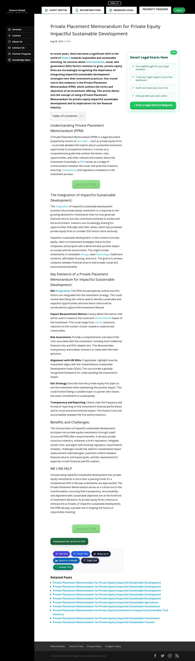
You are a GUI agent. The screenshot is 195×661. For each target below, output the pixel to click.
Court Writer (58, 10)
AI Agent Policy (113, 646)
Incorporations (90, 10)
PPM (68, 41)
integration (62, 206)
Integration (62, 291)
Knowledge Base (21, 59)
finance (65, 58)
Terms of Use (76, 646)
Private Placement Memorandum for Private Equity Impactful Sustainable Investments (106, 606)
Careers (16, 35)
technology (102, 254)
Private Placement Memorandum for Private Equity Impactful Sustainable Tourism (104, 622)
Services (16, 29)
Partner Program (21, 53)
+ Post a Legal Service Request (153, 105)
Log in (179, 10)
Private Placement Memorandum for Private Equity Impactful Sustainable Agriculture (105, 602)
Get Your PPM (86, 184)
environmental (95, 62)
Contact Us (18, 47)
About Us (17, 41)
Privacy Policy (94, 646)
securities (82, 141)
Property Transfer (155, 9)
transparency (69, 170)
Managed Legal (124, 10)
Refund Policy (57, 646)
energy (84, 254)
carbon (99, 322)
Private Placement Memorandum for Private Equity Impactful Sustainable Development (107, 582)
